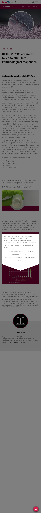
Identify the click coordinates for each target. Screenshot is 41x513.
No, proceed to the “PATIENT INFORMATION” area (20, 259)
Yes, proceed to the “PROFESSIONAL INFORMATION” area (20, 253)
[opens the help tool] (36, 509)
